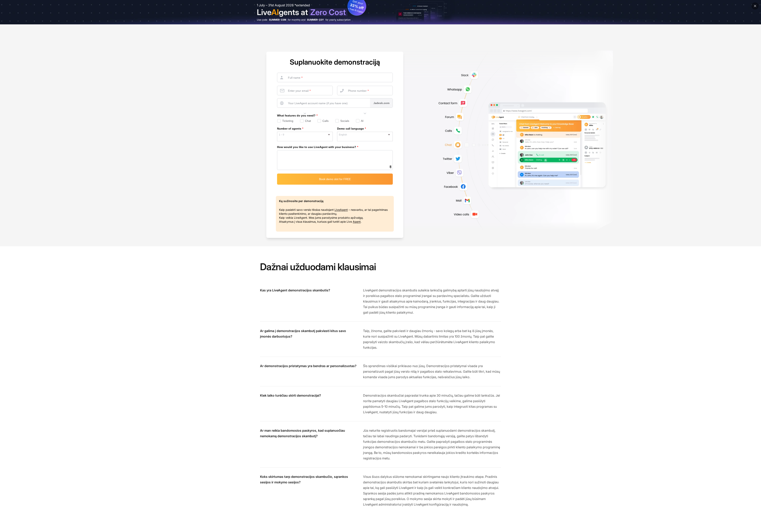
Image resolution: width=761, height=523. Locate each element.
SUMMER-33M (277, 19)
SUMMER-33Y (315, 19)
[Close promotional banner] (755, 6)
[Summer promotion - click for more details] (380, 12)
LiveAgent (341, 209)
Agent (357, 221)
